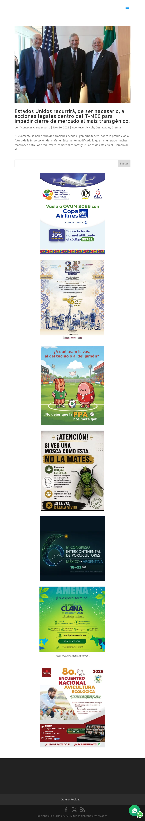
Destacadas (103, 127)
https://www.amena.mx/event (72, 655)
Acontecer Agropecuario (35, 127)
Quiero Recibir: (70, 799)
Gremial (117, 127)
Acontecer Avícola (83, 127)
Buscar (124, 163)
